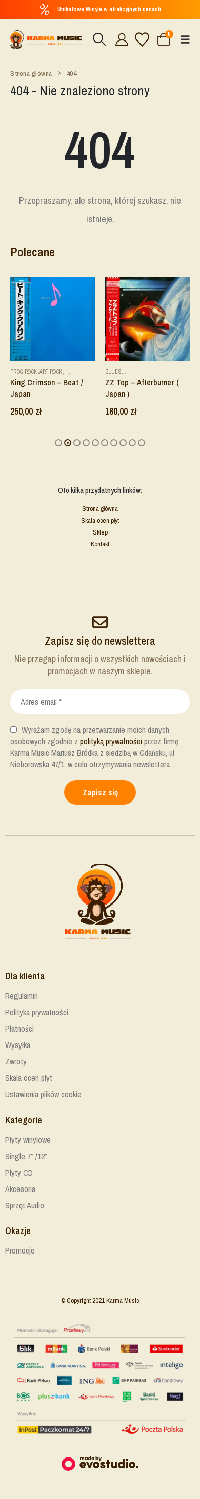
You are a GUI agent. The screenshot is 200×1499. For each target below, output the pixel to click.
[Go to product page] (52, 319)
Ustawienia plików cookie (43, 1094)
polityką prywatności (111, 741)
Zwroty (16, 1061)
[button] (99, 39)
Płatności (19, 1028)
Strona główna (100, 508)
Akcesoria (20, 1189)
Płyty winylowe (28, 1139)
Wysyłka (17, 1045)
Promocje (20, 1250)
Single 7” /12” (26, 1156)
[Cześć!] (120, 39)
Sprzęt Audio (24, 1205)
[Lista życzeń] (142, 39)
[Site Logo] (46, 39)
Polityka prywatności (36, 1012)
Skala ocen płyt (100, 520)
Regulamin (21, 995)
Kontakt (100, 544)
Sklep (100, 532)
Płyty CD (19, 1172)
